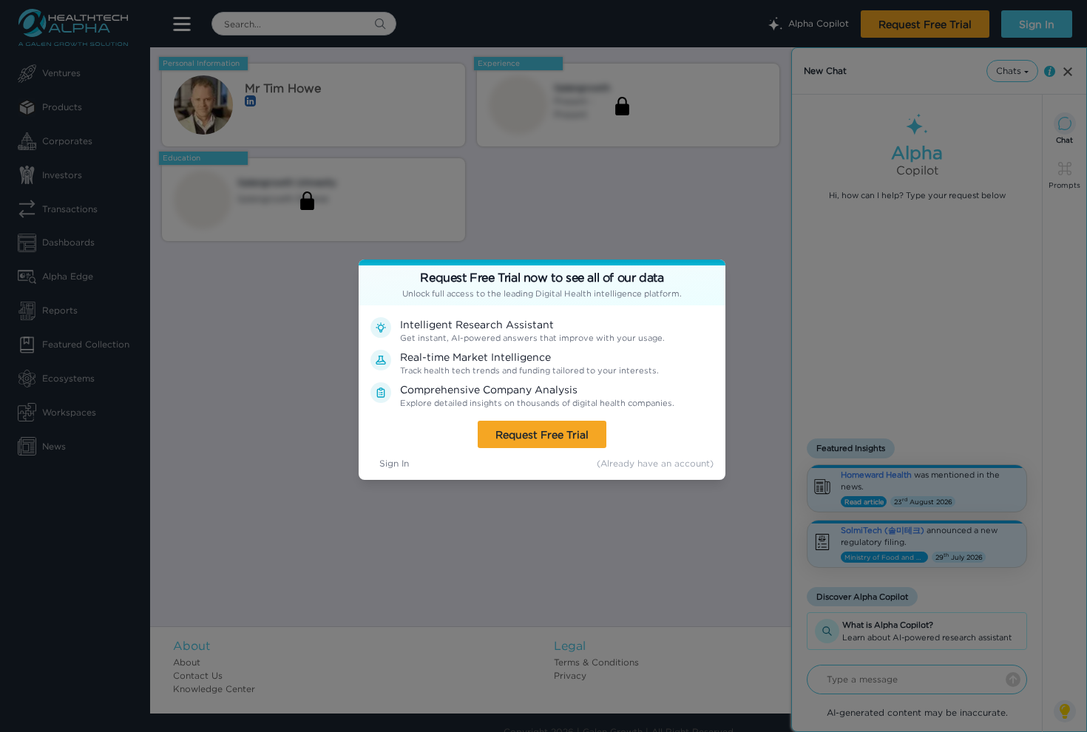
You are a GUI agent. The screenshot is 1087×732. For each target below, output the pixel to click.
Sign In (394, 463)
